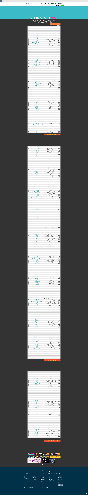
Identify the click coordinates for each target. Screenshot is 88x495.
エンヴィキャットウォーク (37, 257)
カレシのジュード (37, 344)
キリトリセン (37, 175)
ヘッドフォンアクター (37, 302)
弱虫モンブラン (37, 150)
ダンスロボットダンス (37, 173)
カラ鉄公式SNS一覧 (51, 480)
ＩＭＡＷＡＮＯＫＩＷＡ (37, 168)
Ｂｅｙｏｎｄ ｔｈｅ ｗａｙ (37, 153)
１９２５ (37, 298)
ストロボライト (37, 435)
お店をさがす (26, 476)
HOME (27, 473)
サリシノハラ (37, 404)
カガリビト (37, 433)
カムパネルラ (37, 437)
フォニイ (37, 280)
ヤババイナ (37, 430)
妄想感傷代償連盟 (37, 109)
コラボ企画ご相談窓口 (60, 485)
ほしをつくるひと (37, 305)
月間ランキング (42, 477)
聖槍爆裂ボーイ (37, 151)
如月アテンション (37, 428)
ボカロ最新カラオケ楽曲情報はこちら (55, 456)
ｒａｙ (37, 413)
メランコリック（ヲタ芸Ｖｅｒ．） (37, 171)
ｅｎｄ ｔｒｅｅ (37, 327)
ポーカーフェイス (37, 234)
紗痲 (37, 399)
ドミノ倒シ (37, 262)
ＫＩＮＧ (37, 41)
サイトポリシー (38, 473)
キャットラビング (37, 131)
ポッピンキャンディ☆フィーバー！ (37, 61)
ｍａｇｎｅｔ (37, 67)
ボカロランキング (43, 479)
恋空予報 (37, 241)
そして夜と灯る (37, 387)
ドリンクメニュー (27, 478)
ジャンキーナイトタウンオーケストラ (37, 79)
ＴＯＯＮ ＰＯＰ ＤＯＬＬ (37, 195)
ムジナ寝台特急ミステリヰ (37, 281)
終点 (37, 193)
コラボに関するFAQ (60, 484)
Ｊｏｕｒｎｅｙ (37, 414)
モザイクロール (37, 255)
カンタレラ (37, 297)
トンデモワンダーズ (37, 152)
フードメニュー (26, 479)
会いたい (37, 237)
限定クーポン (34, 477)
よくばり (37, 325)
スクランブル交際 (37, 177)
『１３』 (37, 434)
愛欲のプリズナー (37, 321)
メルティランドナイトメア (37, 300)
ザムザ (37, 106)
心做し (37, 59)
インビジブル (37, 405)
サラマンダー (37, 122)
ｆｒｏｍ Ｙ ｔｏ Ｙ (37, 148)
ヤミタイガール (37, 84)
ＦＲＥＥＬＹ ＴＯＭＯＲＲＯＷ (37, 191)
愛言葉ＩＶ (37, 188)
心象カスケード (37, 401)
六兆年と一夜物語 (37, 65)
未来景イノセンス (37, 324)
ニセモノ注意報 (37, 408)
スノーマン (37, 304)
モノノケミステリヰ (37, 285)
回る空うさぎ (37, 132)
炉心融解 (37, 155)
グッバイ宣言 (37, 44)
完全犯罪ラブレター (37, 407)
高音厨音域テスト (37, 278)
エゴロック (37, 174)
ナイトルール (37, 386)
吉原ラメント (37, 239)
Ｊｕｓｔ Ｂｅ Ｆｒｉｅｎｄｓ (37, 80)
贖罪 (37, 217)
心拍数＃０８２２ (37, 85)
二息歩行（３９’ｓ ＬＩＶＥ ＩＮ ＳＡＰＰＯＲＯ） (37, 258)
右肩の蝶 (37, 346)
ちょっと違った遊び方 (51, 479)
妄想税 (37, 108)
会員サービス (50, 477)
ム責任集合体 (37, 347)
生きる (37, 86)
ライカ (37, 326)
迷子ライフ (37, 233)
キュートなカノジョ (37, 345)
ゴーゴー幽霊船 (37, 190)
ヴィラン (37, 167)
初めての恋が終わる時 (37, 82)
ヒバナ (37, 105)
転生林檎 (37, 88)
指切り (37, 261)
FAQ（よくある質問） (51, 481)
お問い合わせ (60, 473)
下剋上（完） (37, 169)
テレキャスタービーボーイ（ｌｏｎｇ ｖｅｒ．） (37, 42)
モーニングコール (37, 299)
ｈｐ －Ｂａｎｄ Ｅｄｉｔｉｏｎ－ (37, 40)
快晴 (37, 101)
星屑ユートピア (37, 235)
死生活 (37, 341)
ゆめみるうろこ (37, 429)
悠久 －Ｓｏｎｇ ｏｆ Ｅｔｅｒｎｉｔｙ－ (37, 198)
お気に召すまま (37, 349)
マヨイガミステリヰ (37, 283)
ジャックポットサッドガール (37, 306)
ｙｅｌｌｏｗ (37, 303)
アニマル (37, 415)
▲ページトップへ (44, 464)
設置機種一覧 (42, 481)
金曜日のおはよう (37, 60)
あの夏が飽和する (37, 107)
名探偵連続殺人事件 (37, 284)
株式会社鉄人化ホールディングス (49, 473)
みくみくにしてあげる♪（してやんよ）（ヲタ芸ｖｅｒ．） (37, 301)
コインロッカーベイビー (37, 431)
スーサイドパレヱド (37, 403)
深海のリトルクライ (37, 263)
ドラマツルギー (37, 147)
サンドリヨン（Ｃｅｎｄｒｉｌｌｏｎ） (37, 66)
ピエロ (37, 226)
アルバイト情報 (55, 473)
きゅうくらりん (37, 63)
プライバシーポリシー (44, 473)
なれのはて (37, 323)
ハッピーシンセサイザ (37, 149)
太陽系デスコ (37, 81)
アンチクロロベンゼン (37, 307)
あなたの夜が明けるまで (37, 264)
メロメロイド (37, 279)
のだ (37, 378)
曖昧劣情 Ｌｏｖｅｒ (37, 381)
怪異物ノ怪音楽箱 (37, 320)
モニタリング (37, 87)
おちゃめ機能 (37, 176)
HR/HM (59, 481)
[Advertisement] (44, 12)
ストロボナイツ (37, 129)
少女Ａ (37, 380)
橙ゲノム (37, 196)
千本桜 (37, 39)
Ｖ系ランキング (42, 480)
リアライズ (37, 154)
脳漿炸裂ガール (37, 123)
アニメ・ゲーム (60, 477)
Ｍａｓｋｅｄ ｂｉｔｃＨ (37, 383)
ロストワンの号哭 (37, 110)
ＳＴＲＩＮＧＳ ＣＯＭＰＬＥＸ (37, 194)
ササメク (37, 436)
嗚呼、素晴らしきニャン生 (37, 64)
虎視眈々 (37, 209)
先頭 (86, 493)
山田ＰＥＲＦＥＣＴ (37, 432)
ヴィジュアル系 (60, 479)
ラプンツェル (37, 322)
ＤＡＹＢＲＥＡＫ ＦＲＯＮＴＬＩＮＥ (37, 100)
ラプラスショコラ (37, 382)
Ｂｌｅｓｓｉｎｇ (37, 227)
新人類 (37, 282)
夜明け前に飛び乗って (37, 400)
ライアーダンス (37, 189)
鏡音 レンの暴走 (37, 225)
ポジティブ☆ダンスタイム (37, 62)
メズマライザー (37, 130)
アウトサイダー (37, 342)
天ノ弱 (37, 46)
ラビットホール (37, 104)
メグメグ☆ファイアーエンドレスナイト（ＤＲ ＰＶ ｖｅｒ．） (37, 124)
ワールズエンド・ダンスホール (37, 43)
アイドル (59, 480)
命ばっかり (37, 238)
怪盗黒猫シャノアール (37, 319)
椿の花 (37, 260)
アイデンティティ (37, 275)
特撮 (58, 482)
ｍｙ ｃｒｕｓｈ (37, 385)
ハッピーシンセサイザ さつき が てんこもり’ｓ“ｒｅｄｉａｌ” (37, 192)
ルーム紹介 (26, 480)
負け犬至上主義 (37, 406)
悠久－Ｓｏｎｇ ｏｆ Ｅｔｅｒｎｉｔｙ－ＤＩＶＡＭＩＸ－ (37, 197)
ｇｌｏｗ (37, 102)
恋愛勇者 (37, 256)
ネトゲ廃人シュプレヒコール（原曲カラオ (37, 348)
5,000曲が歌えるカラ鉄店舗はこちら (52, 134)
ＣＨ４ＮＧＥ (37, 103)
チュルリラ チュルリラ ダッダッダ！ (37, 83)
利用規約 (33, 473)
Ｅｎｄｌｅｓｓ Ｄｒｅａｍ (37, 240)
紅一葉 (37, 236)
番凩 (37, 37)
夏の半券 (37, 328)
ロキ (37, 45)
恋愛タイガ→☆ (37, 254)
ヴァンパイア (37, 58)
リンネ (37, 259)
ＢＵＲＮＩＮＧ (37, 343)
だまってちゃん (37, 340)
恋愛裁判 (37, 38)
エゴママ (37, 416)
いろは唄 (37, 170)
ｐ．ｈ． (37, 402)
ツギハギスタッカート (37, 384)
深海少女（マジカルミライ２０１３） (37, 242)
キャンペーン (34, 479)
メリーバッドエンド (37, 276)
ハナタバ (37, 379)
